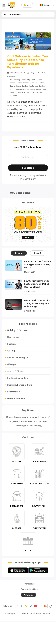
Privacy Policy (28, 178)
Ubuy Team (34, 73)
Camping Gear (19, 79)
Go (5, 14)
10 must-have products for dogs (21, 417)
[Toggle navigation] (4, 5)
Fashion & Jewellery (17, 378)
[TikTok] (50, 606)
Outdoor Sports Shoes (32, 89)
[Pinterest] (26, 606)
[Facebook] (17, 606)
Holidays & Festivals (17, 330)
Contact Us (29, 584)
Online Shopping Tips (18, 357)
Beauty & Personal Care (19, 385)
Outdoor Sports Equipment (26, 83)
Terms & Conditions (29, 589)
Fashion (11, 344)
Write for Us (28, 595)
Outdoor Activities (22, 92)
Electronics (13, 337)
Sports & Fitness (16, 371)
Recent (37, 253)
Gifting (11, 350)
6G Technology (34, 425)
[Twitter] (21, 606)
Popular (19, 253)
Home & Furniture (16, 398)
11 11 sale (42, 417)
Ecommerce (13, 391)
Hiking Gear (30, 79)
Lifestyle (11, 364)
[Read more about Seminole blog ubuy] (11, 5)
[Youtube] (35, 606)
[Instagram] (30, 606)
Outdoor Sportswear (30, 86)
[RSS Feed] (45, 606)
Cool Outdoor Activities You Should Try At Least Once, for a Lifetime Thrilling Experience (27, 61)
